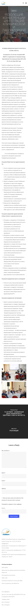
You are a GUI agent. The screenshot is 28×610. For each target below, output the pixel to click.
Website (4, 488)
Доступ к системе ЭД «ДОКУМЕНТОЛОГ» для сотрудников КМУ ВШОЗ (13, 595)
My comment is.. (6, 450)
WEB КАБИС (5, 567)
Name (3, 473)
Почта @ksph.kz (6, 591)
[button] (26, 3)
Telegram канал (5, 599)
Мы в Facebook (6, 602)
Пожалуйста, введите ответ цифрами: (12, 504)
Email (3, 480)
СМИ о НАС (4, 578)
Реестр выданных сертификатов (10, 583)
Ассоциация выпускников (8, 575)
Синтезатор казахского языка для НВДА (12, 580)
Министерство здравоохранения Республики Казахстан (13, 571)
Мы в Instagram (6, 605)
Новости (14, 10)
